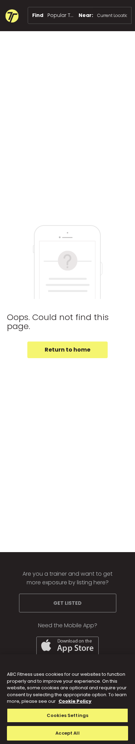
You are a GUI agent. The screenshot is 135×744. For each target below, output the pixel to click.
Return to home (67, 350)
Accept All (67, 733)
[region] (67, 699)
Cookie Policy (74, 701)
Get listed (67, 603)
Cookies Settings (67, 715)
